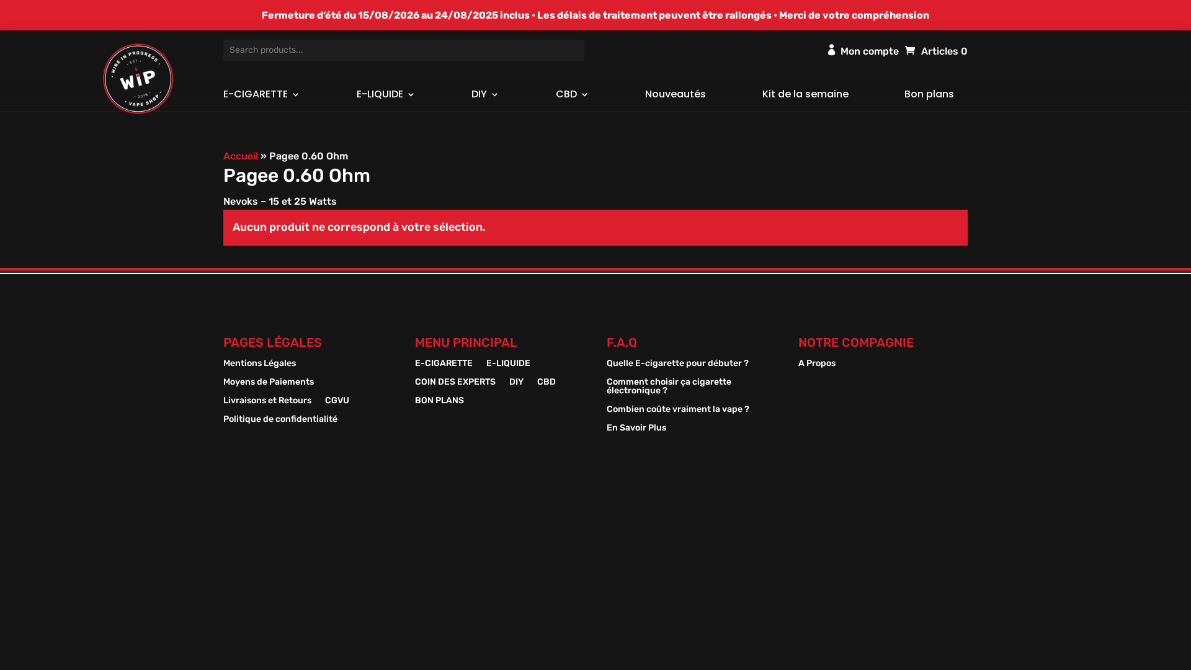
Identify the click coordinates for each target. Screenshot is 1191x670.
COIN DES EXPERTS (455, 382)
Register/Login (831, 49)
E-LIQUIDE (380, 95)
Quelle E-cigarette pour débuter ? (678, 363)
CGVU (337, 401)
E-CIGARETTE (255, 95)
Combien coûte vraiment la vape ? (678, 409)
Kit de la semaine (805, 95)
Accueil (240, 156)
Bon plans (929, 95)
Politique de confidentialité (280, 419)
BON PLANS (439, 401)
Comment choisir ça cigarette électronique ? (669, 387)
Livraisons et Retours (267, 401)
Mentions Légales (259, 363)
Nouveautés (675, 95)
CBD (566, 95)
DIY (479, 95)
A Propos (817, 363)
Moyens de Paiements (268, 382)
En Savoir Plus (636, 428)
